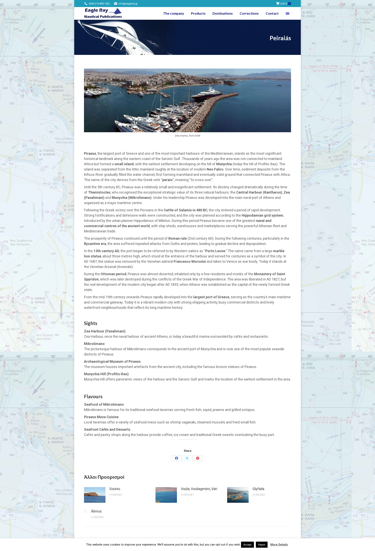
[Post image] (94, 495)
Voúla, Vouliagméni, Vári (199, 489)
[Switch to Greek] (288, 13)
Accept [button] (247, 544)
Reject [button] (261, 544)
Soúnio (114, 489)
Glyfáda (258, 489)
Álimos (96, 511)
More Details (279, 544)
